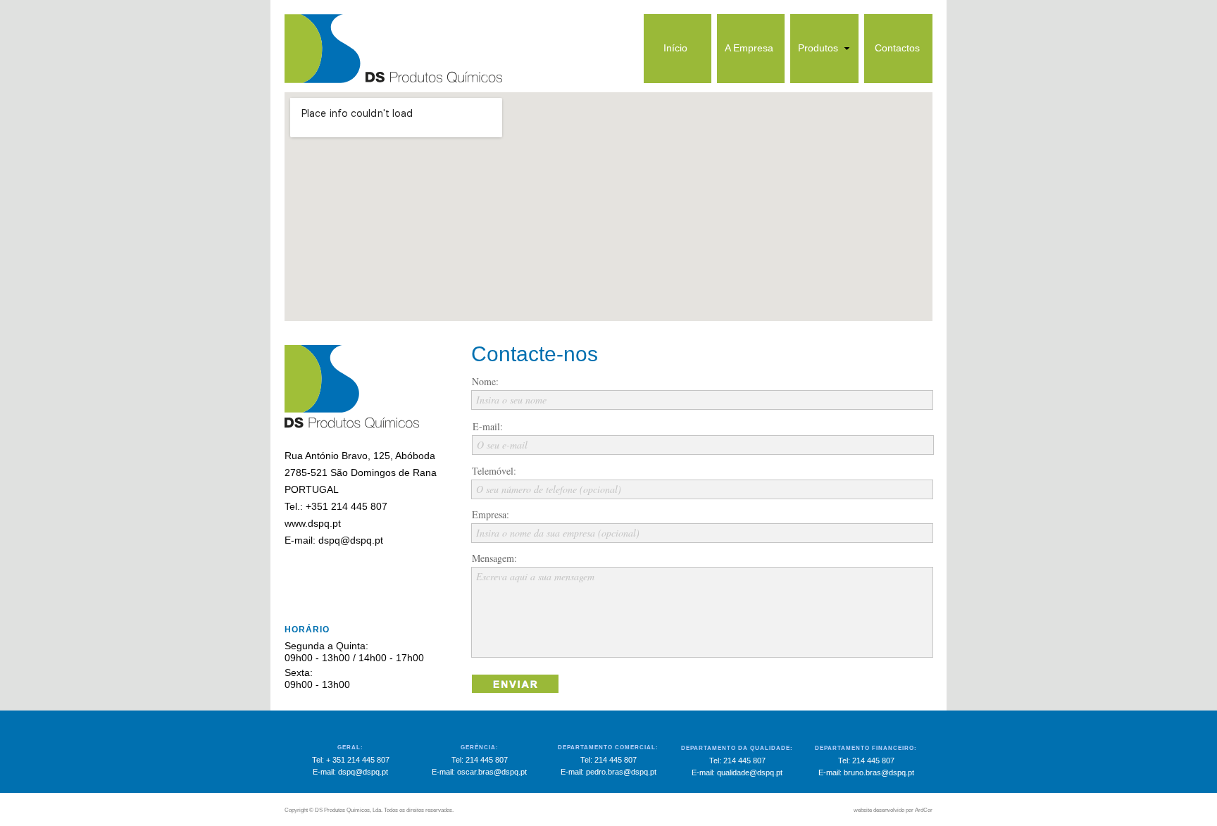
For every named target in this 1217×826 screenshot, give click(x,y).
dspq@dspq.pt (350, 540)
